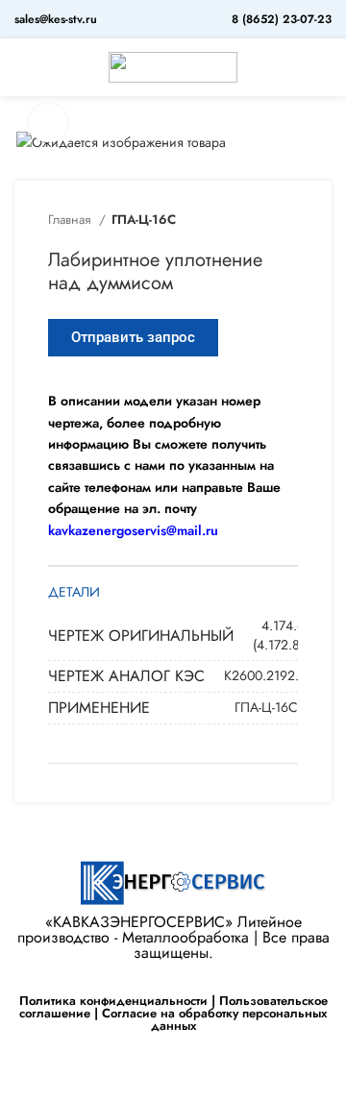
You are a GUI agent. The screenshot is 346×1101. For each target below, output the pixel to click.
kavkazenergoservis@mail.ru (133, 530)
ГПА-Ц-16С (143, 219)
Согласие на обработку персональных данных (214, 1019)
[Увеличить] (48, 123)
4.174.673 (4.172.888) (286, 635)
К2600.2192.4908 (277, 675)
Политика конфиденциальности (113, 1000)
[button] (133, 337)
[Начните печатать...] (324, 67)
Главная (71, 219)
